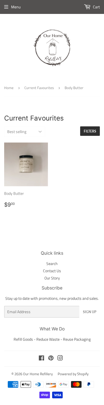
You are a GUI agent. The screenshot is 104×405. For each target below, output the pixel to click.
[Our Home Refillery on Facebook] (41, 359)
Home (9, 87)
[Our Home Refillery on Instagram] (60, 359)
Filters (90, 131)
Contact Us (52, 271)
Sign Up (89, 312)
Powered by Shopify (73, 374)
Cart (96, 7)
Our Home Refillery (38, 374)
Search (52, 263)
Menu (16, 7)
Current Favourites (39, 87)
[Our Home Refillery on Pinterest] (51, 359)
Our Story (52, 278)
